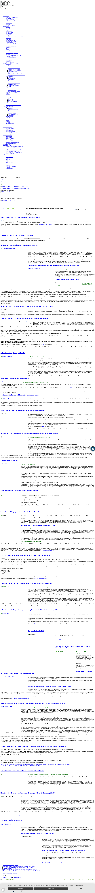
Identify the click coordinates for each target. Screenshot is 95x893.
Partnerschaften (9, 23)
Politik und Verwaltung (8, 106)
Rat (6, 107)
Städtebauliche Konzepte (11, 143)
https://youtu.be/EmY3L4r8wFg (45, 224)
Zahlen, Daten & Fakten (11, 20)
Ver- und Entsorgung (10, 62)
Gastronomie (8, 87)
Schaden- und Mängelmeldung (12, 53)
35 (6, 877)
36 (7, 877)
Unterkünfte (8, 86)
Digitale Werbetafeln (10, 153)
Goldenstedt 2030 (6, 154)
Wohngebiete (8, 139)
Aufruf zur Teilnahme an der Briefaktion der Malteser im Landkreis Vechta (26, 555)
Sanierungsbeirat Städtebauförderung (13, 147)
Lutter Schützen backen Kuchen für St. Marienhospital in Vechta (22, 771)
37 (9, 877)
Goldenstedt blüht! (9, 42)
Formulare (8, 35)
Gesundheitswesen (9, 130)
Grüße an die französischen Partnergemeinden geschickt (19, 245)
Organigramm (11, 115)
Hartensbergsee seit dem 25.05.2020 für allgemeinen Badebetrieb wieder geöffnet (27, 306)
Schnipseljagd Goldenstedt (13, 85)
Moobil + (8, 49)
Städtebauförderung (7, 145)
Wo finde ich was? (7, 144)
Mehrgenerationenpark (13, 71)
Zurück (3, 877)
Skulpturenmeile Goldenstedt (14, 69)
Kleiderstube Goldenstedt (11, 46)
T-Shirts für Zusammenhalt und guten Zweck (15, 378)
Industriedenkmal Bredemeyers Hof (15, 73)
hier (39, 505)
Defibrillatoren (9, 33)
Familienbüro (8, 129)
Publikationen (8, 102)
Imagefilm (8, 24)
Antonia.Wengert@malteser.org (40, 578)
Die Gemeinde (6, 16)
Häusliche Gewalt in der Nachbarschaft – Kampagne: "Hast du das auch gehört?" (28, 793)
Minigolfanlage (11, 77)
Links (7, 48)
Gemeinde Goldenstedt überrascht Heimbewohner (38, 833)
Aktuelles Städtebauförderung (12, 150)
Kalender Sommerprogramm (14, 91)
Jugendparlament (9, 116)
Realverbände (8, 117)
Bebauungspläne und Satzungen (12, 142)
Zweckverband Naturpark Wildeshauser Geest (15, 103)
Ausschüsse (10, 108)
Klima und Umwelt (7, 155)
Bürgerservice (6, 26)
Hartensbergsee (11, 78)
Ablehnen (20, 888)
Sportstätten (8, 94)
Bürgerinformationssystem (11, 28)
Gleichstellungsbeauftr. (13, 114)
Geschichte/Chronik (10, 19)
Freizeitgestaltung (9, 76)
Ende (19, 877)
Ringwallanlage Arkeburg (13, 72)
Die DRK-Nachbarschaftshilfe (9, 868)
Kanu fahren (10, 80)
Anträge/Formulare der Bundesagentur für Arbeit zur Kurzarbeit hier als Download (20, 869)
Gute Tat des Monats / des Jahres (12, 45)
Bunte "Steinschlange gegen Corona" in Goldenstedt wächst (20, 512)
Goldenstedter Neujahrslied (11, 43)
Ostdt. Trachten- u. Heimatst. (14, 68)
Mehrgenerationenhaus (10, 131)
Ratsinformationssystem (13, 109)
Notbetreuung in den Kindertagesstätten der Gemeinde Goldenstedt (23, 410)
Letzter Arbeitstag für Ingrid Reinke (67, 279)
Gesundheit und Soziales (11, 41)
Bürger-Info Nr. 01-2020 (36, 631)
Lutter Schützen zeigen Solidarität (10, 873)
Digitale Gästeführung (10, 25)
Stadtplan (8, 58)
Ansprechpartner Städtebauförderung (13, 149)
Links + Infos (8, 159)
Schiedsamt (8, 54)
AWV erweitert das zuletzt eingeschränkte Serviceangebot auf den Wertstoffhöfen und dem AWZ (33, 703)
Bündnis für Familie (10, 128)
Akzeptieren (51, 888)
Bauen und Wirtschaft (7, 135)
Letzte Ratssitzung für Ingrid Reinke (13, 353)
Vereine (7, 93)
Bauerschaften (9, 21)
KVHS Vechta (11, 100)
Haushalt (7, 125)
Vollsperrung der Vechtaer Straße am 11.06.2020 (17, 235)
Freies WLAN (9, 39)
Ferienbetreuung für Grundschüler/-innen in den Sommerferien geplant (24, 318)
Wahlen (7, 120)
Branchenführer (9, 31)
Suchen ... (3, 177)
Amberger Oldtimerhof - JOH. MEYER (16, 75)
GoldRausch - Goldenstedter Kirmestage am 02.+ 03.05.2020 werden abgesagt (19, 866)
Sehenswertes (8, 64)
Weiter (17, 877)
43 (15, 877)
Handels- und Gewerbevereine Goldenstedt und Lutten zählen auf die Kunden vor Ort (29, 433)
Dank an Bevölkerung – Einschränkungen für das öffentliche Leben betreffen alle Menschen (22, 870)
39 (11, 877)
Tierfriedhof (8, 61)
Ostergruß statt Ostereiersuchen (11, 820)
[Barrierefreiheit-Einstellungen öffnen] (93, 449)
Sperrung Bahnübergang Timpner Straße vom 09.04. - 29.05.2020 (63, 850)
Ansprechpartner (9, 168)
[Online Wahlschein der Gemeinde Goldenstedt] (5, 181)
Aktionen (8, 160)
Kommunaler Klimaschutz (11, 140)
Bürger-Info (8, 27)
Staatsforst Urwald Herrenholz (14, 70)
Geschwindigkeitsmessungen (12, 40)
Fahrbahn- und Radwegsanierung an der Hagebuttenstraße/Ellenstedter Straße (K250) (29, 610)
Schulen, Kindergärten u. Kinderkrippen (14, 55)
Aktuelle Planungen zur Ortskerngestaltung (14, 152)
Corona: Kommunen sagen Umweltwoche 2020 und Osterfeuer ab (16, 872)
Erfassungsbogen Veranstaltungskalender (16, 36)
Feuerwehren (8, 34)
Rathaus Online (9, 50)
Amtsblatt (8, 122)
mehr (80, 888)
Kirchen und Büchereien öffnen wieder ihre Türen (38, 525)
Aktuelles (8, 165)
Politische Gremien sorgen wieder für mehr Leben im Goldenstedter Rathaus (26, 583)
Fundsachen (8, 38)
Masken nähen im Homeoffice (10, 460)
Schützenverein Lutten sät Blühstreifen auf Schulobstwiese (20, 395)
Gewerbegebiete (9, 137)
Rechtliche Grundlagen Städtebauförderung (14, 146)
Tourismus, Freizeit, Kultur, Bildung (10, 63)
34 (5, 877)
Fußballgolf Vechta (12, 84)
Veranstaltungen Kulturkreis (11, 92)
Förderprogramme (9, 157)
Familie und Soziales (7, 127)
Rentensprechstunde (10, 51)
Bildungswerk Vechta (12, 101)
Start (4, 14)
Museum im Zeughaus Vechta (14, 83)
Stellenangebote (9, 60)
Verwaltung (8, 110)
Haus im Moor (11, 65)
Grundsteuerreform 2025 (8, 164)
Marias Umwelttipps (10, 162)
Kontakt (7, 161)
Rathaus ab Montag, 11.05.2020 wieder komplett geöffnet (19, 490)
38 (10, 877)
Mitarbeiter (10, 112)
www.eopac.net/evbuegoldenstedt (47, 550)
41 (13, 877)
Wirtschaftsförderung (10, 138)
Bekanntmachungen (10, 123)
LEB (9, 98)
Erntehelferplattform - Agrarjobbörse (10, 865)
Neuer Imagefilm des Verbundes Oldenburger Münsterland (20, 217)
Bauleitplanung (9, 136)
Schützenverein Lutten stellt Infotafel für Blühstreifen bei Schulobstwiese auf (53, 265)
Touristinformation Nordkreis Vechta (13, 105)
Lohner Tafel (8, 47)
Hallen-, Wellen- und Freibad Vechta (15, 81)
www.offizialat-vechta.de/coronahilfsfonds (20, 698)
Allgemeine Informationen (11, 166)
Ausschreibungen (9, 124)
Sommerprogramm (9, 56)
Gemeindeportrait (9, 18)
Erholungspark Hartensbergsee (14, 66)
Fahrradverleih (11, 79)
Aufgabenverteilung (12, 113)
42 (14, 877)
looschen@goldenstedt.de (56, 346)
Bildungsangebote (9, 97)
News (7, 158)
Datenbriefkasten (9, 32)
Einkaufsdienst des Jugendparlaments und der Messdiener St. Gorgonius (18, 867)
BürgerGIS (8, 29)
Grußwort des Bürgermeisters (12, 17)
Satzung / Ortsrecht (10, 118)
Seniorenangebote (9, 133)
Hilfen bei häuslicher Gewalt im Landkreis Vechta (13, 863)
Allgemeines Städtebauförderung (12, 151)
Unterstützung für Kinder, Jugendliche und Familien (52, 862)
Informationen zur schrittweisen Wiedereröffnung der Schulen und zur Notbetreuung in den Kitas (33, 746)
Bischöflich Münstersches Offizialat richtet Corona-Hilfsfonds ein (49, 686)
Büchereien (10, 99)
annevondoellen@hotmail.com (69, 387)
